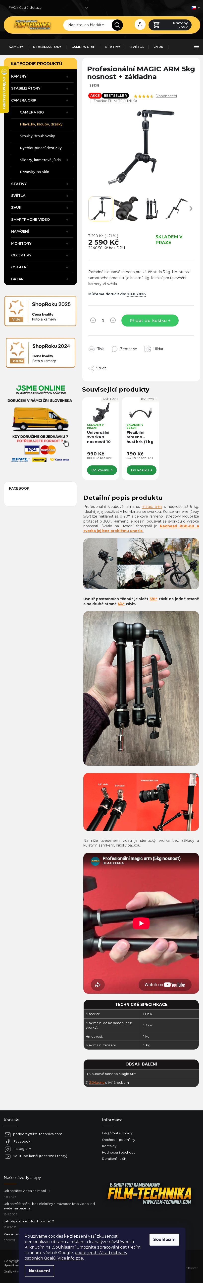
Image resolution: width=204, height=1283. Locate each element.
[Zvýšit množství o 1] (113, 321)
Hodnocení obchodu (119, 1152)
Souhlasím (164, 1239)
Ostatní (19, 267)
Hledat (119, 25)
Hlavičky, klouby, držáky (41, 124)
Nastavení (39, 1271)
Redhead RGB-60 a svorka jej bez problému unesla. (141, 528)
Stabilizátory (25, 88)
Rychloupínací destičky (41, 148)
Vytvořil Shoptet (186, 1268)
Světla (18, 195)
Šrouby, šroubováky (37, 136)
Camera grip (23, 100)
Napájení (20, 231)
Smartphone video (30, 219)
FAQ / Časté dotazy (25, 7)
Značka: (115, 101)
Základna (96, 1082)
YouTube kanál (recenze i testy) (40, 1156)
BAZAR (17, 279)
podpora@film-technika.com (37, 1134)
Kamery (18, 76)
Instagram (22, 1149)
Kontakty (109, 1146)
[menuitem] (16, 47)
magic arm (152, 506)
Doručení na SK (114, 1159)
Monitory (21, 243)
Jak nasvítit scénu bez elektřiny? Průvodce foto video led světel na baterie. (49, 1206)
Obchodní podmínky (118, 1140)
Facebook (21, 1141)
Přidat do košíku (148, 320)
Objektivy (21, 255)
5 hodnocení (166, 96)
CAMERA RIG (32, 112)
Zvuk (16, 207)
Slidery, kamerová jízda (40, 160)
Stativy (19, 184)
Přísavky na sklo (34, 172)
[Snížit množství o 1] (93, 321)
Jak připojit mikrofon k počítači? (29, 1221)
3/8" (153, 599)
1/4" (121, 604)
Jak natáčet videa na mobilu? (27, 1191)
